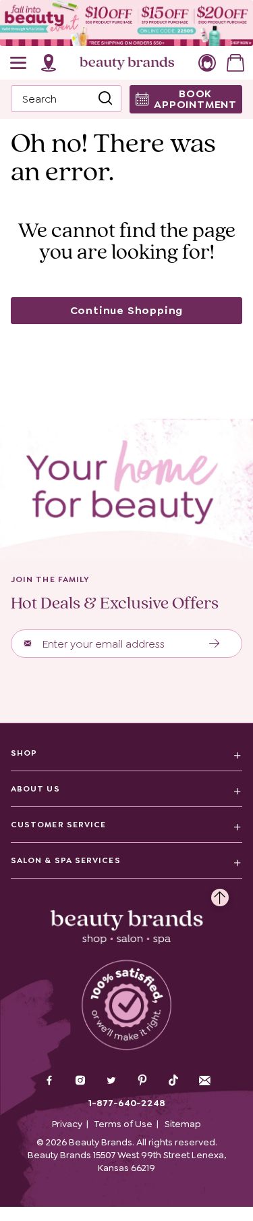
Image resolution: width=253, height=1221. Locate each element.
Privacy (67, 1124)
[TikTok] (173, 1080)
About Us (35, 788)
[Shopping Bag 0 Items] (235, 62)
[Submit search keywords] (105, 99)
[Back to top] (220, 894)
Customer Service (58, 824)
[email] (204, 1080)
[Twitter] (111, 1081)
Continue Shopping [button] (127, 310)
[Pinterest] (142, 1081)
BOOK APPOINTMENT (195, 98)
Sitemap (183, 1124)
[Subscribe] (215, 643)
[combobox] (66, 98)
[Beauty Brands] (127, 63)
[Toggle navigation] (19, 62)
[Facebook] (49, 1081)
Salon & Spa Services (66, 860)
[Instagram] (80, 1081)
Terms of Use (123, 1124)
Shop (24, 753)
